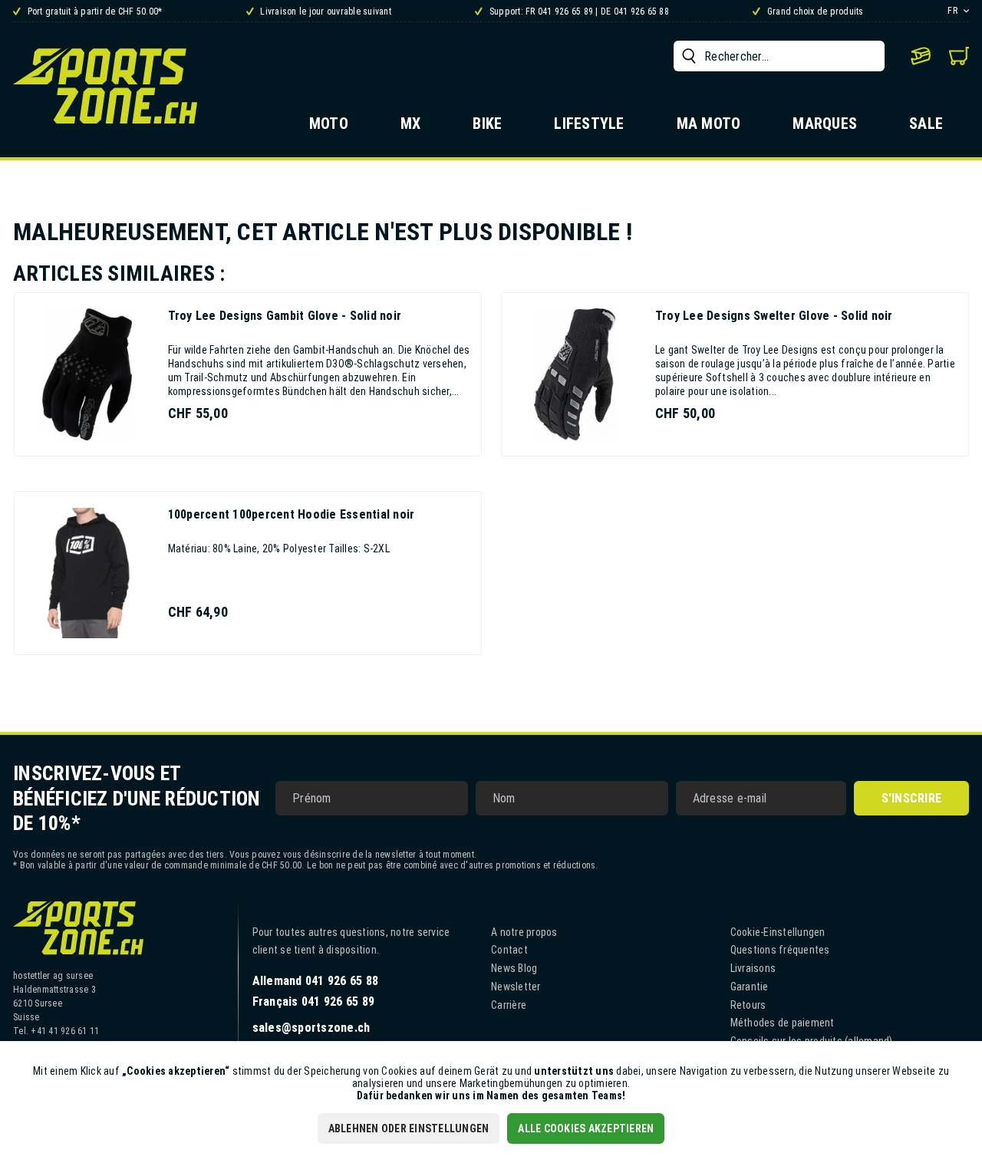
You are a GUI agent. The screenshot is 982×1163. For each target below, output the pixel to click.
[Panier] (959, 56)
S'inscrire (911, 798)
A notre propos (524, 932)
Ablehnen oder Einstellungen (408, 1128)
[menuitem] (779, 56)
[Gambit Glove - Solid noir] (87, 374)
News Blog (514, 968)
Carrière (508, 1005)
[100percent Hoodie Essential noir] (87, 573)
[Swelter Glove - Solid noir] (574, 374)
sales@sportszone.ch (311, 1027)
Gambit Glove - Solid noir (285, 315)
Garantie (749, 986)
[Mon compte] (921, 56)
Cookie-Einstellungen (777, 932)
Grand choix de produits (814, 11)
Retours (748, 1005)
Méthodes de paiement (782, 1022)
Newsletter (516, 986)
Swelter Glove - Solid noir (774, 315)
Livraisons (753, 968)
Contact (509, 950)
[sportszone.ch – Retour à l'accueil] (105, 85)
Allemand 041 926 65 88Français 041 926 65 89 (315, 991)
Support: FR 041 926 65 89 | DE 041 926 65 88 (578, 11)
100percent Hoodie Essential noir (291, 514)
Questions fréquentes (780, 950)
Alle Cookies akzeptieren (586, 1128)
